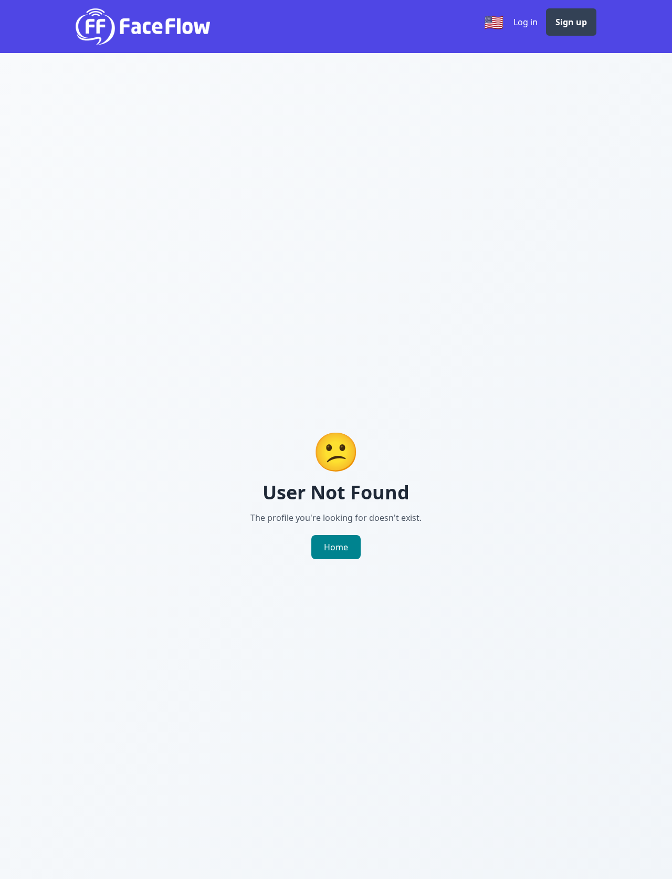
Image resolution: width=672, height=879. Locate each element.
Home (336, 547)
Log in (525, 22)
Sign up (571, 22)
